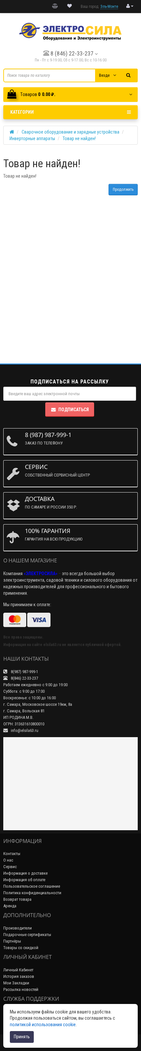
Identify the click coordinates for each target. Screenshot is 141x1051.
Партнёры (12, 941)
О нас (8, 860)
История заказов (18, 976)
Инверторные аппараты (32, 138)
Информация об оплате (24, 879)
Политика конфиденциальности (32, 892)
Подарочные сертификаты (27, 934)
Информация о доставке (25, 873)
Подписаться (73, 409)
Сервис (10, 866)
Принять (22, 1036)
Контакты (11, 853)
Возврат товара (17, 899)
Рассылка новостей (20, 989)
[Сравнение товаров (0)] (55, 6)
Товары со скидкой (20, 947)
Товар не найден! (79, 138)
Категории (22, 112)
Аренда (9, 905)
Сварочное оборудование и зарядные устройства (70, 132)
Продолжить (123, 189)
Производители (17, 928)
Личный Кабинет (18, 969)
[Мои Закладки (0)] (69, 6)
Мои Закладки (16, 982)
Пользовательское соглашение (31, 886)
